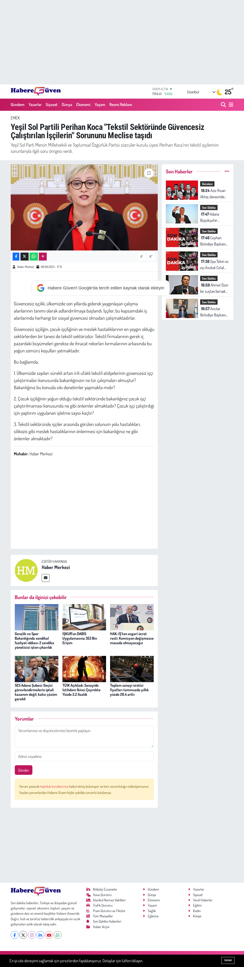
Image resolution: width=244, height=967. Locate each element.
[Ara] (224, 105)
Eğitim (197, 905)
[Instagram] (32, 935)
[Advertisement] (122, 42)
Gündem (18, 104)
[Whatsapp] (57, 935)
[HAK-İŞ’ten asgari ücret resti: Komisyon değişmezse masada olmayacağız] (132, 616)
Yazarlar (35, 104)
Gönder (23, 770)
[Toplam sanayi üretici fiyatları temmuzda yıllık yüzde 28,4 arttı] (132, 668)
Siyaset (52, 104)
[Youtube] (49, 935)
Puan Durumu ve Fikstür (109, 911)
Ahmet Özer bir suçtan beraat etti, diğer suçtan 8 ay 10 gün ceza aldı (214, 288)
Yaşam (100, 104)
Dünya (67, 104)
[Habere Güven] (36, 91)
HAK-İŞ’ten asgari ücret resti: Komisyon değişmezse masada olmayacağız (132, 638)
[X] (23, 935)
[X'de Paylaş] (24, 256)
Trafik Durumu (102, 905)
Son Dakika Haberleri (107, 921)
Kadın (197, 911)
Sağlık (152, 911)
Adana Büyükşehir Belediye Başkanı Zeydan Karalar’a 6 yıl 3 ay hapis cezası (214, 217)
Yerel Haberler (203, 900)
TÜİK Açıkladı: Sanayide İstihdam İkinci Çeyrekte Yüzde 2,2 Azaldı (81, 690)
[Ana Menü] (230, 105)
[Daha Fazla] (43, 256)
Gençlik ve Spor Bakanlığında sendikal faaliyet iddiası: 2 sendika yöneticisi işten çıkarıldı (34, 640)
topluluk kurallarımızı (54, 786)
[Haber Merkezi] (26, 569)
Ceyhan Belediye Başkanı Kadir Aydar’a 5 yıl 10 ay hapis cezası (213, 241)
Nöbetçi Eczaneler (105, 889)
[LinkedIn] (40, 935)
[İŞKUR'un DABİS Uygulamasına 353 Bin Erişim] (84, 616)
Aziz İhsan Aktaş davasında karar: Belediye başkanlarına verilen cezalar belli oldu (212, 194)
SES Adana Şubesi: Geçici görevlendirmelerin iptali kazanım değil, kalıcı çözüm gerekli (36, 692)
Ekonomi (83, 104)
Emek (15, 117)
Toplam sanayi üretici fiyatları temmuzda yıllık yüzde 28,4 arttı (129, 690)
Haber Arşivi (101, 926)
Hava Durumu (102, 895)
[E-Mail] (46, 578)
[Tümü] (227, 171)
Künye (197, 916)
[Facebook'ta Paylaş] (16, 256)
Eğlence (153, 916)
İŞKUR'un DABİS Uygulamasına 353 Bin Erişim (79, 638)
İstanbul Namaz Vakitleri (109, 900)
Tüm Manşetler (103, 916)
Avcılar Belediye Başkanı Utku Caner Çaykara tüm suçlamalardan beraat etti (213, 312)
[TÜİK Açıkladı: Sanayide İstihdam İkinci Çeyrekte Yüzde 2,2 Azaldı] (84, 668)
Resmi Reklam (120, 104)
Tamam (228, 960)
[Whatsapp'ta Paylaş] (34, 256)
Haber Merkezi (25, 267)
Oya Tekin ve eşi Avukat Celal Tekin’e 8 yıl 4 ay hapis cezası (214, 265)
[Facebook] (15, 935)
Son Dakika (209, 207)
